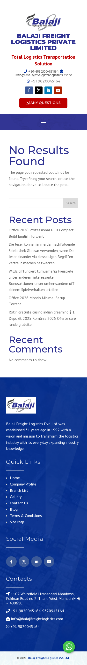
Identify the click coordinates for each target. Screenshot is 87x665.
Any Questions (45, 103)
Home (15, 477)
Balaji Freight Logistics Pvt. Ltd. (49, 658)
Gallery (16, 496)
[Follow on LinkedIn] (48, 90)
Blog (14, 509)
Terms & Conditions (26, 515)
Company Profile (23, 484)
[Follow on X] (39, 90)
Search (71, 203)
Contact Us (19, 503)
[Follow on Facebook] (29, 90)
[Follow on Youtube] (58, 90)
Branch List (19, 490)
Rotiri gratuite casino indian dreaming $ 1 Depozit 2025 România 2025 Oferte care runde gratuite (42, 318)
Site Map (17, 521)
